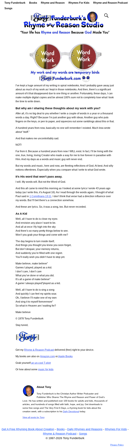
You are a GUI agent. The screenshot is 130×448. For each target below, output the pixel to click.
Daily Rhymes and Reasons (84, 429)
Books (33, 2)
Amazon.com (47, 356)
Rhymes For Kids (78, 2)
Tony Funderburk (14, 2)
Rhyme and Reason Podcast (110, 2)
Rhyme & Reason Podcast (39, 349)
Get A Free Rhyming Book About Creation (28, 429)
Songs (8, 8)
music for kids (45, 369)
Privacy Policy (117, 445)
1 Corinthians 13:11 (40, 196)
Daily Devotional (71, 411)
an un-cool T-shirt (41, 363)
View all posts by (34, 417)
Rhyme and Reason (53, 2)
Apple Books (65, 356)
